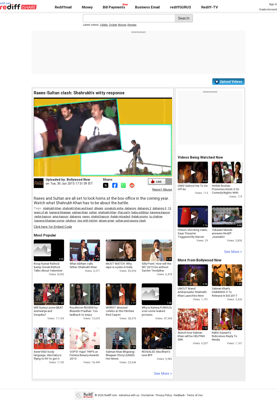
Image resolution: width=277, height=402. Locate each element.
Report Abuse (162, 189)
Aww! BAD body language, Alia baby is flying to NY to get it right (47, 357)
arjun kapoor (60, 216)
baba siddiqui (140, 212)
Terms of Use (195, 395)
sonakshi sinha (114, 208)
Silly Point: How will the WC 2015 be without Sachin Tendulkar (156, 267)
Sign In (273, 4)
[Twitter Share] (106, 185)
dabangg (130, 208)
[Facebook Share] (115, 185)
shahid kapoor (100, 216)
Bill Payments (114, 7)
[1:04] (150, 294)
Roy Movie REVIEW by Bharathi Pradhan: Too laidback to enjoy (84, 311)
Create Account (268, 9)
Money (87, 7)
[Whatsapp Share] (124, 185)
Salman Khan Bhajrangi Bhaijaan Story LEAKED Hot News (120, 355)
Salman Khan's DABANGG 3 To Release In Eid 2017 (224, 292)
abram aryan (106, 220)
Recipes (132, 25)
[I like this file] (156, 181)
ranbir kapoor (42, 216)
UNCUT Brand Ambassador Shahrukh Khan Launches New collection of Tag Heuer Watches (192, 295)
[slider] (98, 173)
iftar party (124, 212)
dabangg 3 (159, 208)
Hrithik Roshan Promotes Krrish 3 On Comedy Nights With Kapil (225, 191)
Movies (122, 25)
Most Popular (45, 235)
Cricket (113, 25)
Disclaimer (147, 395)
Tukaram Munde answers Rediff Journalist (222, 233)
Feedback (179, 395)
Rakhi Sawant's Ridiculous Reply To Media (224, 336)
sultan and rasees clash (131, 220)
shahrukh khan (52, 208)
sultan (93, 212)
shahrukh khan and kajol (78, 208)
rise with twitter (87, 220)
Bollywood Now (78, 180)
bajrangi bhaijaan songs (49, 220)
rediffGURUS (180, 7)
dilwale (98, 208)
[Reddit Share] (132, 185)
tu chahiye (156, 216)
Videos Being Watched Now (200, 157)
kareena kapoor (160, 212)
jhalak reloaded (120, 216)
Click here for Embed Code (53, 227)
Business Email (147, 7)
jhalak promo (140, 216)
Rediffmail (63, 7)
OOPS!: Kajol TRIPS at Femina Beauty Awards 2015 (84, 355)
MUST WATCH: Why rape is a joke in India (119, 265)
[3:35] (42, 250)
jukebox (71, 220)
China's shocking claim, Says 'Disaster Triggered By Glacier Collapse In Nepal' (193, 235)
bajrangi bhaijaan (60, 212)
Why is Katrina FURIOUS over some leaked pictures (157, 311)
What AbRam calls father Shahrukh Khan (83, 265)
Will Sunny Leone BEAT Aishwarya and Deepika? (48, 311)
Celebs (104, 25)
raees (86, 216)
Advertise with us (129, 395)
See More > (163, 373)
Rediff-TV (209, 7)
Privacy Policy (164, 395)
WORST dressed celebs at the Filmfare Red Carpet (120, 311)
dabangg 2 (144, 208)
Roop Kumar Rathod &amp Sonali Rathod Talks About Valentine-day (48, 269)
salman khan (80, 212)
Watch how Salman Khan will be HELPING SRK (191, 336)
